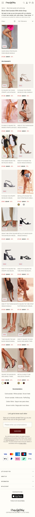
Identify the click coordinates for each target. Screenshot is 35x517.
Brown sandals (9, 398)
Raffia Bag (26, 398)
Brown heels (26, 394)
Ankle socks (19, 398)
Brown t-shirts (10, 405)
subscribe (17, 431)
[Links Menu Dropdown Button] (3, 3)
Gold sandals (9, 394)
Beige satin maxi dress (22, 405)
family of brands (10, 440)
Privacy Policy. (22, 443)
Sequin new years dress (22, 401)
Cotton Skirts (10, 401)
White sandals (18, 394)
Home (3, 8)
